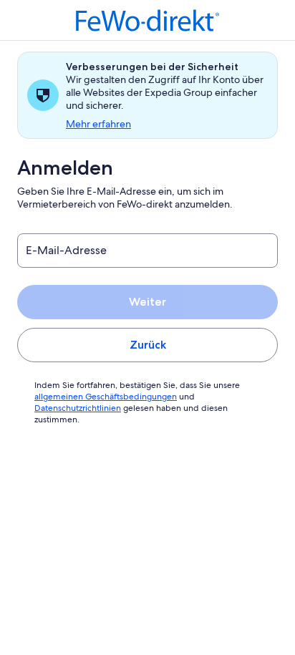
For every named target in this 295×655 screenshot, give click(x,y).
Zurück (148, 344)
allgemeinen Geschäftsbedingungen (105, 396)
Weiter (147, 302)
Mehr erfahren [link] (98, 123)
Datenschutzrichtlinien (77, 408)
